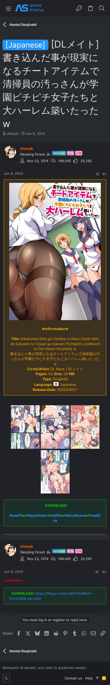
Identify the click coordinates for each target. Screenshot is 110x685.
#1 (104, 174)
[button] (8, 8)
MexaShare (75, 515)
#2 (104, 572)
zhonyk (12, 133)
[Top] (97, 678)
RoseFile (16, 515)
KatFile (56, 515)
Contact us (73, 678)
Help (89, 678)
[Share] (97, 174)
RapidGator (37, 515)
